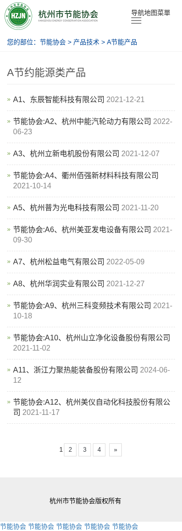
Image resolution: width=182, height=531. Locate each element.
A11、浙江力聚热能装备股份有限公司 (75, 370)
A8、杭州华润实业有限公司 (59, 284)
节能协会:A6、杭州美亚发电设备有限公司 (82, 230)
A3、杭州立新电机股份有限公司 (66, 154)
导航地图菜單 (150, 12)
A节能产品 (121, 42)
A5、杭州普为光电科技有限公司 (66, 208)
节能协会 (53, 42)
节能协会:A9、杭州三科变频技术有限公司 (82, 306)
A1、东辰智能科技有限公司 (59, 99)
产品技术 (87, 42)
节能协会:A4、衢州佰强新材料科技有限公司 (86, 175)
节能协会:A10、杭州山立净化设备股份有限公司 (91, 338)
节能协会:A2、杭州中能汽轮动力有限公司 (82, 121)
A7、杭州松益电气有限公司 (59, 262)
